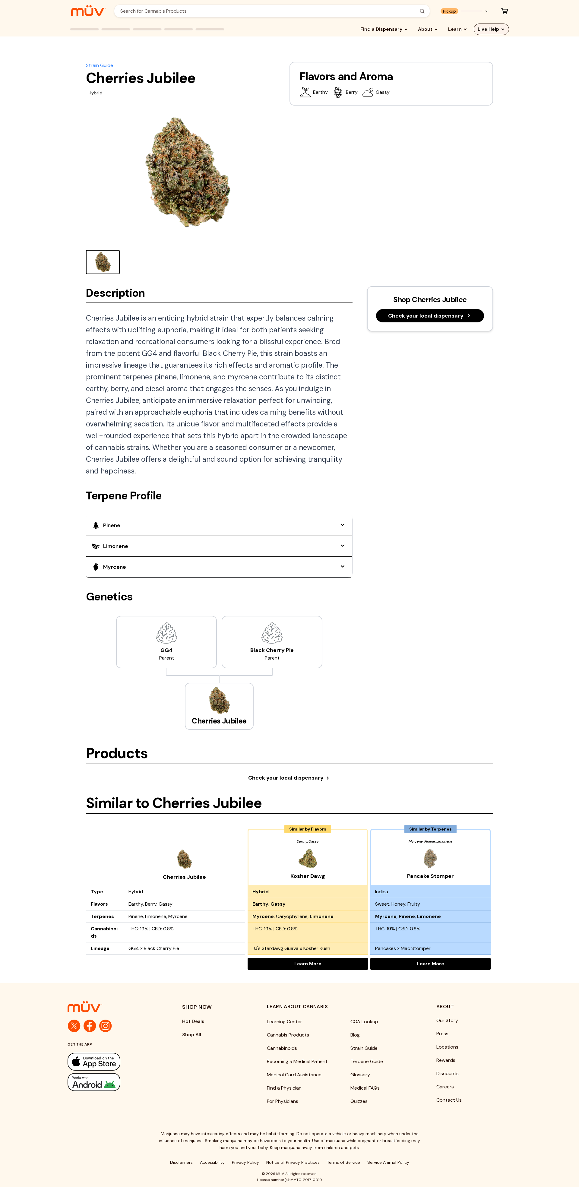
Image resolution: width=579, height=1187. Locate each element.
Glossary (360, 1074)
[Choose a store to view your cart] (504, 11)
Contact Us (449, 1100)
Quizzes (359, 1101)
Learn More (331, 963)
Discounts (447, 1073)
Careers (445, 1087)
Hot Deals (193, 1021)
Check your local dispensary (426, 315)
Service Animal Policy (388, 1162)
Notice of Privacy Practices (293, 1162)
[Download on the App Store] (113, 1062)
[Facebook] (89, 1026)
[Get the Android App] (113, 1082)
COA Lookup (364, 1021)
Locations (447, 1047)
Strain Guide (99, 65)
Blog (355, 1035)
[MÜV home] (88, 10)
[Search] (422, 11)
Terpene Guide (366, 1061)
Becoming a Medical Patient (297, 1061)
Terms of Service (343, 1162)
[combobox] (268, 11)
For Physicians (282, 1101)
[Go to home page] (113, 1006)
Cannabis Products (288, 1035)
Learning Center (284, 1021)
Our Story (447, 1020)
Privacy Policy (245, 1162)
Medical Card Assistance (294, 1074)
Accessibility (212, 1162)
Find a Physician (284, 1088)
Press (442, 1033)
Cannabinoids (282, 1048)
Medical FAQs (365, 1088)
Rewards (445, 1060)
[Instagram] (105, 1026)
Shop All (191, 1034)
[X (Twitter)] (74, 1026)
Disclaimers (181, 1162)
